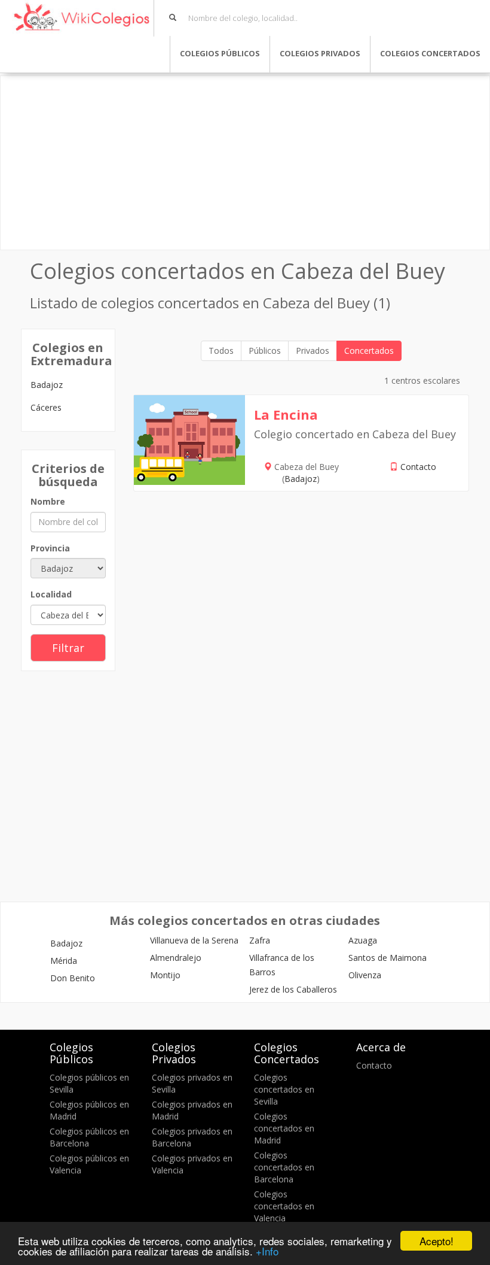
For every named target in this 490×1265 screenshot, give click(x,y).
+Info (267, 1250)
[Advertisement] (245, 163)
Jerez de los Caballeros (293, 989)
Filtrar (68, 648)
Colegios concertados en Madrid (284, 1128)
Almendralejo (175, 957)
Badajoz (46, 384)
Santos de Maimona (387, 957)
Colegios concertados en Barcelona (284, 1167)
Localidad (51, 594)
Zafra (259, 940)
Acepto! (436, 1240)
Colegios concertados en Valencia (284, 1206)
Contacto (418, 466)
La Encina (286, 414)
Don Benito (72, 978)
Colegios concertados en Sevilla (284, 1089)
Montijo (165, 975)
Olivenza (364, 975)
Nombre (47, 501)
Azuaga (362, 940)
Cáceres (46, 407)
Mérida (63, 960)
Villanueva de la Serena (194, 940)
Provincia (50, 548)
